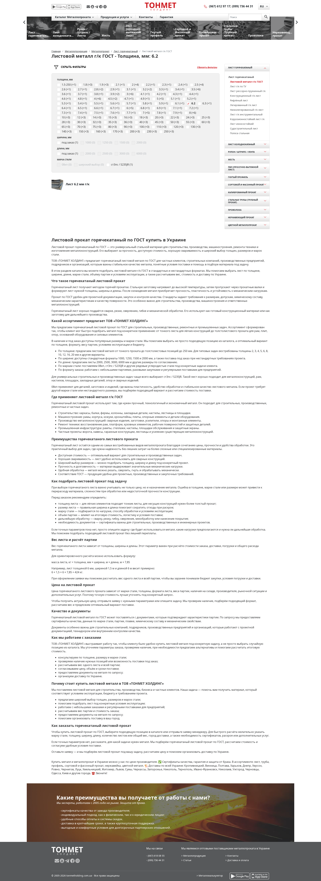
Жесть (231, 159)
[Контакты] (205, 6)
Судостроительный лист (244, 128)
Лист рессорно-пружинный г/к (247, 91)
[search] (266, 17)
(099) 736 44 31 (242, 6)
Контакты (146, 17)
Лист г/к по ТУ (238, 86)
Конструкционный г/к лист (245, 95)
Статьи (187, 860)
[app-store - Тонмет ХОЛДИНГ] (74, 6)
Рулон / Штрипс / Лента (241, 151)
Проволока (234, 210)
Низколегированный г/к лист (246, 109)
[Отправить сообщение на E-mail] (89, 6)
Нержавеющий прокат (241, 217)
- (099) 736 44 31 (155, 860)
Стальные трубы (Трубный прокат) (243, 201)
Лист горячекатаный (240, 67)
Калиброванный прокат (242, 192)
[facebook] (101, 6)
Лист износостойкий (242, 123)
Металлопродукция (194, 855)
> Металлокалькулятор (210, 875)
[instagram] (105, 6)
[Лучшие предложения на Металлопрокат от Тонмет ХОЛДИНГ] (160, 6)
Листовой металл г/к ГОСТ (246, 81)
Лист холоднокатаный (241, 144)
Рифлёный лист (239, 100)
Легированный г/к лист (243, 105)
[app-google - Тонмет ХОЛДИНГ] (59, 6)
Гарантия (166, 17)
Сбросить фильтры (207, 67)
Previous (24, 22)
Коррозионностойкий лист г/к (247, 119)
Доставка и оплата (238, 860)
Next (296, 22)
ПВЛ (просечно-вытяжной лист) (243, 168)
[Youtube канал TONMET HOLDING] (93, 6)
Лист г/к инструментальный (246, 114)
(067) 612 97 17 (219, 6)
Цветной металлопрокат (242, 225)
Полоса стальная (239, 133)
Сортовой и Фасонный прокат (246, 184)
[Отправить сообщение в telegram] (97, 6)
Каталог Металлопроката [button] (73, 17)
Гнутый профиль (238, 177)
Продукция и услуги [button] (115, 17)
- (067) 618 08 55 (155, 855)
